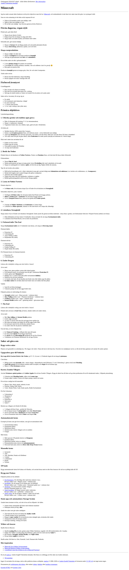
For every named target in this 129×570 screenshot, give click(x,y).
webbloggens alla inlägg (17, 564)
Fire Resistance (9, 480)
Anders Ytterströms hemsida (9, 3)
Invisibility (8, 483)
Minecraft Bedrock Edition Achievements (17, 548)
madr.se (8, 555)
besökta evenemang (51, 564)
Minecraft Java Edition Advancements (16, 546)
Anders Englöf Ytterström (67, 561)
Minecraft (47, 14)
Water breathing (9, 490)
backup (37, 550)
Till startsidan (8, 558)
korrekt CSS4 (17, 567)
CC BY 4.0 (89, 561)
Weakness (7, 486)
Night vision (8, 493)
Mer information (40, 1)
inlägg (35, 564)
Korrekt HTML (5, 567)
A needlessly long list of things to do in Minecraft (19, 550)
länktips (40, 564)
